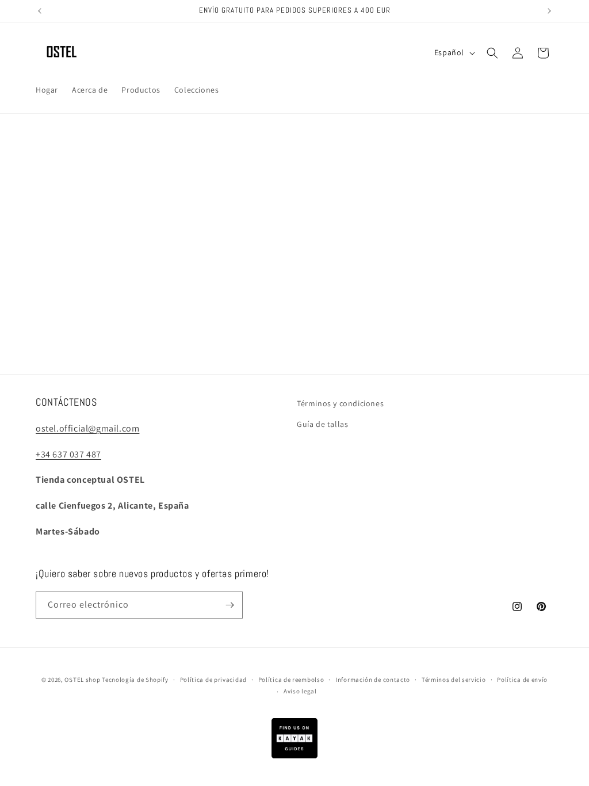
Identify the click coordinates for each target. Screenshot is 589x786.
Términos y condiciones (340, 403)
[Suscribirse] (229, 605)
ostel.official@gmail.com (87, 428)
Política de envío (522, 680)
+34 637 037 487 (68, 454)
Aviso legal (300, 691)
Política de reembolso (291, 680)
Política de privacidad (213, 680)
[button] (492, 53)
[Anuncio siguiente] (549, 11)
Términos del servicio (454, 680)
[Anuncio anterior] (39, 11)
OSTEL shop (82, 680)
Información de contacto (372, 680)
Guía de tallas (322, 424)
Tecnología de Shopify (135, 680)
